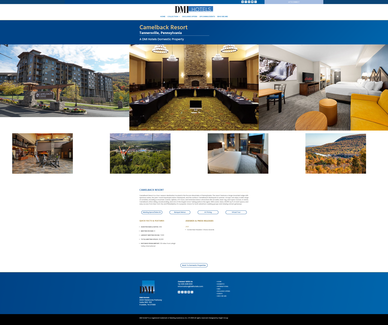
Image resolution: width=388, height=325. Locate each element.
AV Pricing (208, 212)
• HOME (218, 282)
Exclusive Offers (189, 16)
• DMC (218, 289)
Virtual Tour (236, 212)
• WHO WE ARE (221, 296)
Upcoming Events (207, 16)
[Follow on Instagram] (249, 2)
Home (162, 16)
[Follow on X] (255, 2)
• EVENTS (219, 294)
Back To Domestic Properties (194, 265)
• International (222, 286)
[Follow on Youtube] (252, 2)
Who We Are (222, 16)
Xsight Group (223, 318)
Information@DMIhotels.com (190, 286)
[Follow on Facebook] (246, 2)
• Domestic (220, 284)
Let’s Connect (293, 2)
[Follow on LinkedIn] (242, 2)
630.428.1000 (186, 284)
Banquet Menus (180, 212)
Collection (173, 16)
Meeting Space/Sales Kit (152, 212)
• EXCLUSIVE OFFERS (223, 291)
